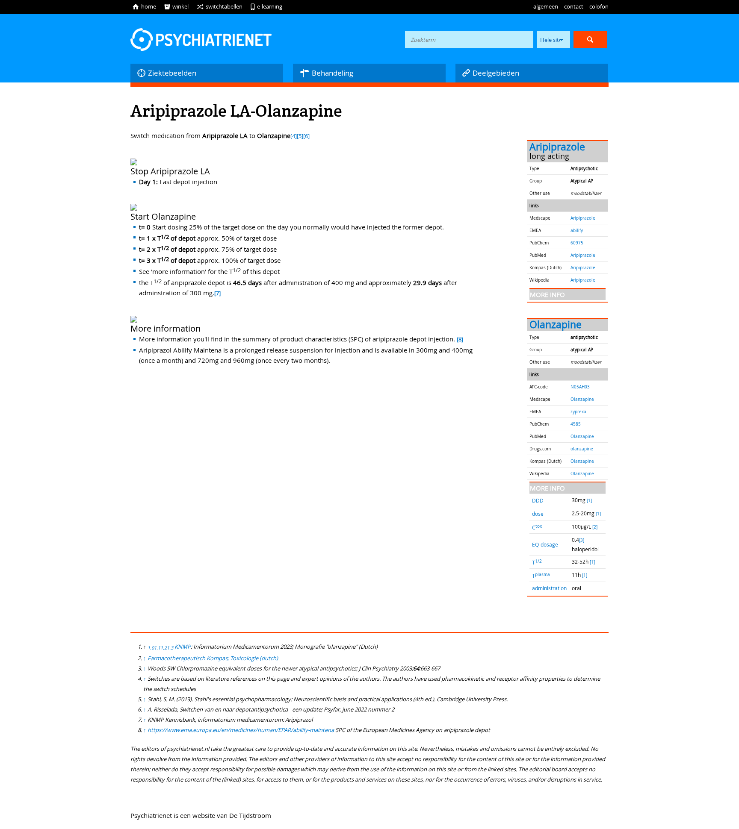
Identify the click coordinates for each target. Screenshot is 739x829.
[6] (306, 136)
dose (538, 513)
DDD (538, 500)
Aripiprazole (557, 146)
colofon (599, 6)
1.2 (163, 648)
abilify (577, 230)
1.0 (151, 648)
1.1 (157, 648)
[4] (293, 136)
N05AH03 (580, 387)
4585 (576, 424)
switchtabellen (219, 6)
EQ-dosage (545, 544)
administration (549, 588)
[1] (589, 500)
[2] (594, 527)
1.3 (170, 648)
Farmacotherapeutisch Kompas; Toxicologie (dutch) (213, 658)
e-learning (266, 6)
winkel (176, 6)
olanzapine (582, 449)
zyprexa (578, 411)
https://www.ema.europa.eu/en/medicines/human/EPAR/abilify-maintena (241, 730)
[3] (581, 540)
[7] (217, 293)
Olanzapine (555, 324)
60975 (577, 243)
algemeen (545, 6)
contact (573, 6)
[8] (460, 339)
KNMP (182, 646)
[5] (300, 136)
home (144, 6)
